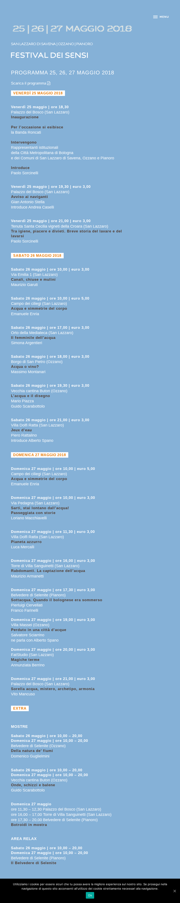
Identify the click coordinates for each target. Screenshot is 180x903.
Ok (90, 895)
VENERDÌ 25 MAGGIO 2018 (38, 93)
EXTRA (20, 708)
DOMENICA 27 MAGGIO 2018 (39, 455)
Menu (164, 16)
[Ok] (174, 891)
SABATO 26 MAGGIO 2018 (37, 255)
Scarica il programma (28, 83)
